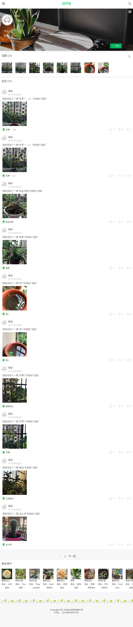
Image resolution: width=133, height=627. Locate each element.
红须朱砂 (9, 498)
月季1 (8, 452)
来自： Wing (34, 584)
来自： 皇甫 (89, 584)
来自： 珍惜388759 (65, 584)
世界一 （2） (11, 130)
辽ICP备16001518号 (70, 612)
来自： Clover (21, 584)
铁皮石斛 (9, 222)
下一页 (72, 556)
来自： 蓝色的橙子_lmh (81, 584)
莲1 (7, 360)
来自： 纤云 (103, 584)
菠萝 (8, 268)
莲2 (7, 314)
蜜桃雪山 (9, 406)
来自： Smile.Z (49, 584)
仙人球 (9, 545)
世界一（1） (11, 176)
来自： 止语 (7, 584)
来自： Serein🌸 (119, 584)
